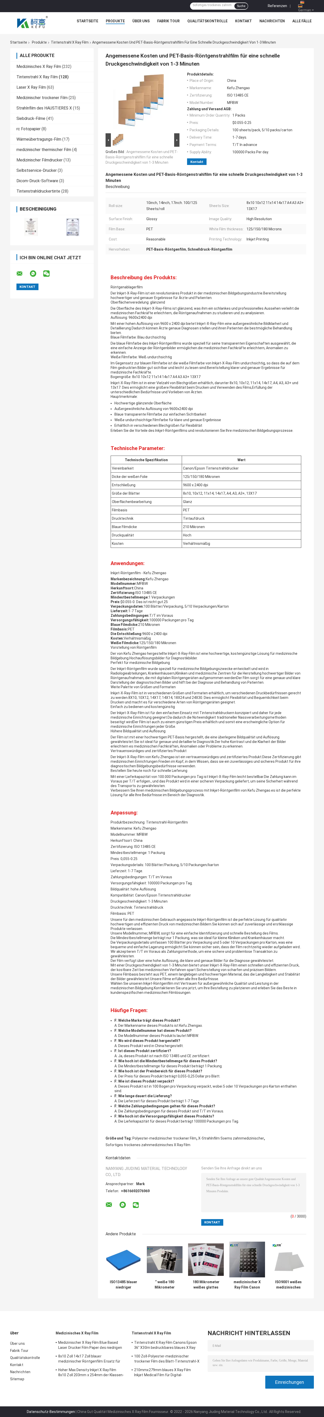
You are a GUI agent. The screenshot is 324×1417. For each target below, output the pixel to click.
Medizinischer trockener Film (42, 97)
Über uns (141, 21)
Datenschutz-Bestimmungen (51, 1412)
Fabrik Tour (168, 21)
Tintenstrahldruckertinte (38, 191)
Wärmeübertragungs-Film (38, 139)
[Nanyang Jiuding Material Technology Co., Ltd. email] (22, 273)
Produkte (115, 21)
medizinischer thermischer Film (43, 149)
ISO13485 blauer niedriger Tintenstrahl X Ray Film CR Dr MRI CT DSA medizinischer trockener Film (123, 1285)
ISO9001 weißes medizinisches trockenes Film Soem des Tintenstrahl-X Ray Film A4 (288, 1285)
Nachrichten (272, 21)
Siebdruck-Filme (30, 118)
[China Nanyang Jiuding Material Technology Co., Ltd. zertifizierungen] (31, 227)
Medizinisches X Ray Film (38, 66)
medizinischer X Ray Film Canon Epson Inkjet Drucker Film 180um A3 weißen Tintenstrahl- (247, 1285)
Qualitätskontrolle (207, 21)
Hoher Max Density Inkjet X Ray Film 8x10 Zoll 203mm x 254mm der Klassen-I (91, 1373)
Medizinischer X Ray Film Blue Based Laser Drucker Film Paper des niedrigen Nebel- (90, 1345)
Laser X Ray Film (31, 87)
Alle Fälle (302, 21)
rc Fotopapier (28, 128)
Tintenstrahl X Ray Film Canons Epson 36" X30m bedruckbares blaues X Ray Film (165, 1345)
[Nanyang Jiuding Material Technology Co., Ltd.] (33, 22)
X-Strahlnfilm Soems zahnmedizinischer (231, 1138)
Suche (241, 6)
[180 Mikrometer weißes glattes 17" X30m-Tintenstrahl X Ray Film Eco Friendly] (206, 1259)
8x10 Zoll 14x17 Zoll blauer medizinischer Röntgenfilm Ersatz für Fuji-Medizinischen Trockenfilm (89, 1359)
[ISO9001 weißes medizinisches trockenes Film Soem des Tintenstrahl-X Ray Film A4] (288, 1259)
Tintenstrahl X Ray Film (70, 42)
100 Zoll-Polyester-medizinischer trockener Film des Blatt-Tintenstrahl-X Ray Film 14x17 (166, 1359)
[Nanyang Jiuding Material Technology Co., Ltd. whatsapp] (36, 273)
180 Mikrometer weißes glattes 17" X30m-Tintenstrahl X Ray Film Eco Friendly (206, 1285)
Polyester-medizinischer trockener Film (164, 1138)
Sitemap (17, 1379)
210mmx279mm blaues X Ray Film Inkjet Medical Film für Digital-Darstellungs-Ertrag (162, 1373)
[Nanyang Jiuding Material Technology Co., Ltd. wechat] (49, 273)
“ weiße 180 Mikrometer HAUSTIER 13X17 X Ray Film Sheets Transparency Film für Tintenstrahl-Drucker (164, 1285)
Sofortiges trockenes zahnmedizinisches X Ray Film (148, 1145)
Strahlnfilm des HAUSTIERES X (44, 108)
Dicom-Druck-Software (37, 180)
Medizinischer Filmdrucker (39, 160)
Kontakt (243, 21)
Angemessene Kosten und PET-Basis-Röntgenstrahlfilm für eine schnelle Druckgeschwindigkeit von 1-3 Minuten (142, 157)
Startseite (87, 21)
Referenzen (277, 6)
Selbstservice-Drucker (36, 170)
